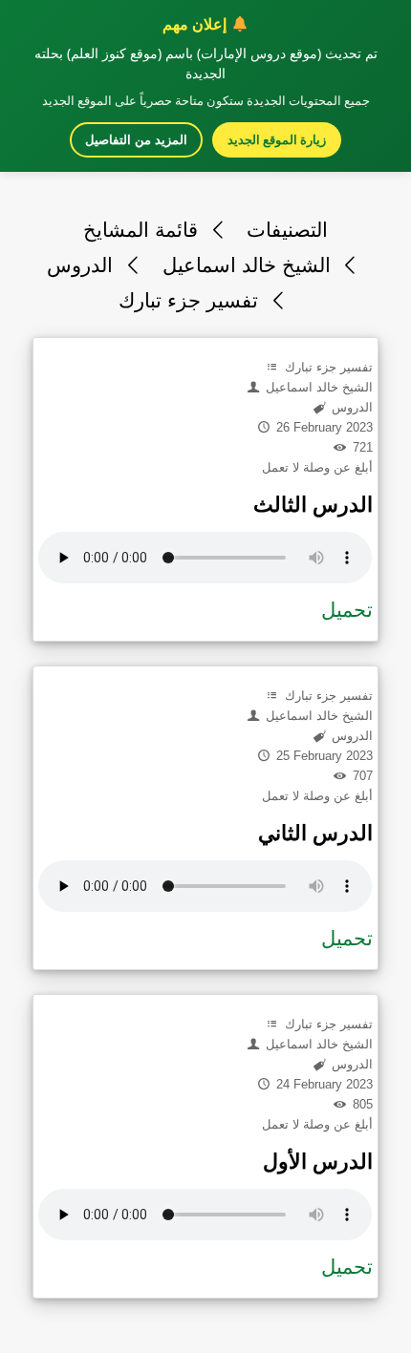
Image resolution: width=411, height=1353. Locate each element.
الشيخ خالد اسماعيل (249, 265)
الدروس (83, 265)
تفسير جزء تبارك (191, 300)
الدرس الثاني (315, 833)
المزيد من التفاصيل (136, 140)
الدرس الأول (318, 1161)
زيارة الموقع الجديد (276, 139)
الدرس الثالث (313, 505)
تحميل (347, 610)
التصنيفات (287, 230)
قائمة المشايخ (143, 230)
